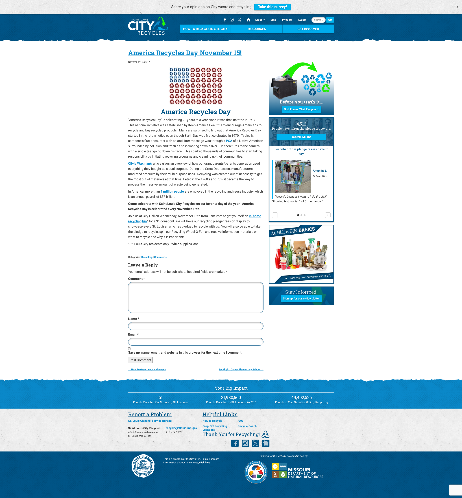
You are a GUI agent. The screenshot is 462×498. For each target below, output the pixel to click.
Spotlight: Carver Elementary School (241, 369)
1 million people (172, 191)
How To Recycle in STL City (205, 29)
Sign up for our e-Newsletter (301, 298)
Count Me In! (301, 137)
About (258, 19)
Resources (257, 29)
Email (133, 334)
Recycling (146, 257)
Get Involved (308, 29)
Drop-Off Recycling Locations (214, 427)
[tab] (298, 215)
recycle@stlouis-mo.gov (181, 428)
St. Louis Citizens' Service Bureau (150, 420)
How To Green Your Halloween (147, 369)
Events (302, 19)
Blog (273, 19)
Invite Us (287, 19)
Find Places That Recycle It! (301, 109)
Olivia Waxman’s (140, 163)
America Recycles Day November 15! (185, 52)
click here (204, 462)
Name (133, 319)
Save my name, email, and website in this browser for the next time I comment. (185, 352)
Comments (160, 257)
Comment (136, 279)
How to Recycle (212, 420)
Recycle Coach (247, 426)
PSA (229, 141)
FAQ (240, 420)
